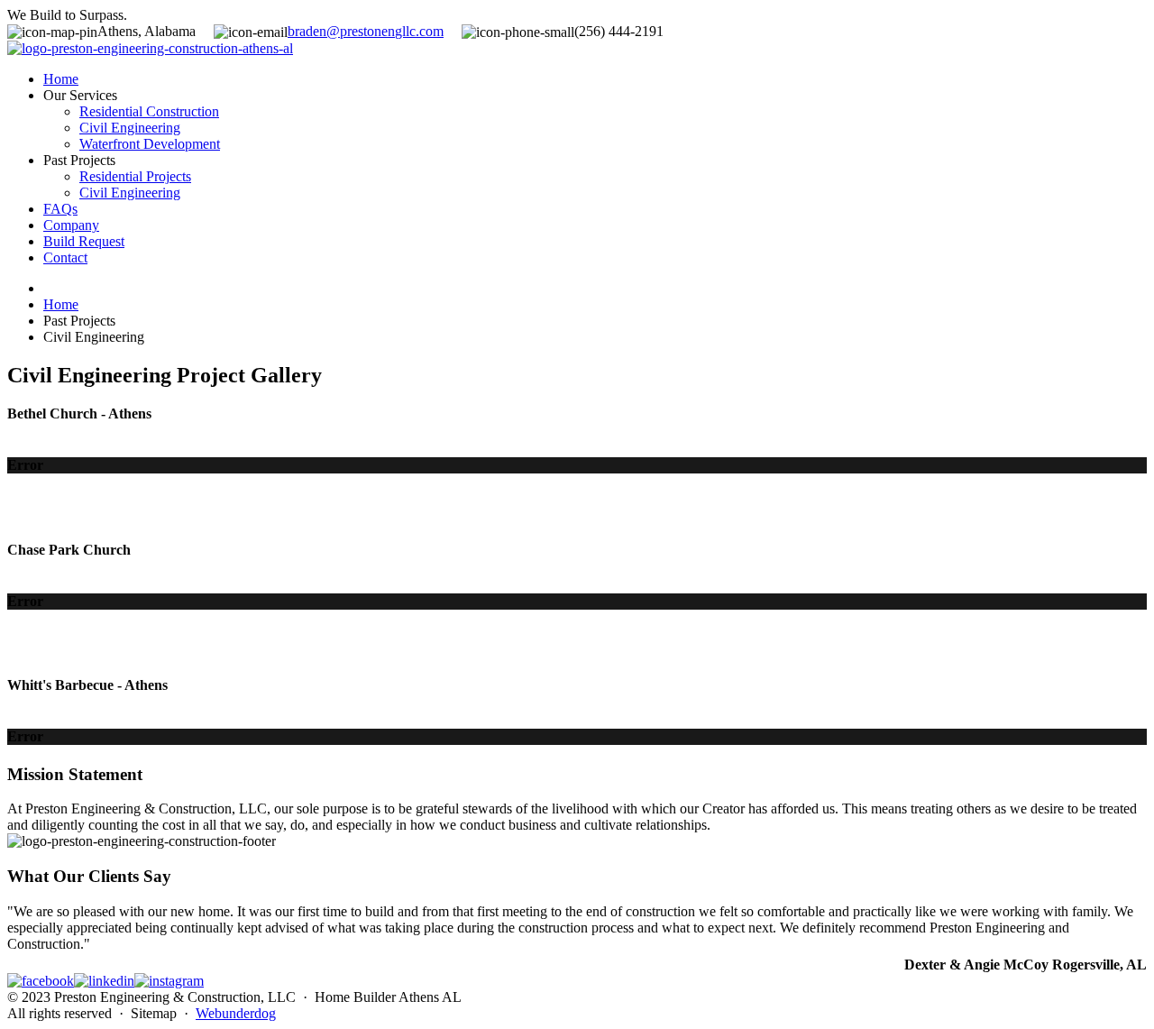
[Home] (150, 48)
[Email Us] (366, 31)
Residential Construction (149, 111)
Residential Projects (135, 176)
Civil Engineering (129, 127)
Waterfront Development (149, 144)
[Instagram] (169, 980)
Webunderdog (236, 1013)
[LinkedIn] (104, 980)
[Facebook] (40, 980)
